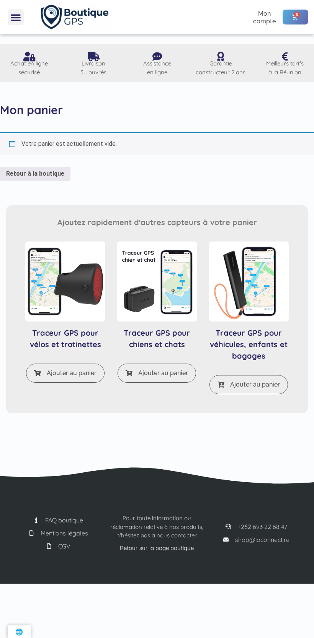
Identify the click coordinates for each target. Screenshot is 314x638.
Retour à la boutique (35, 173)
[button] (16, 17)
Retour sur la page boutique (157, 548)
